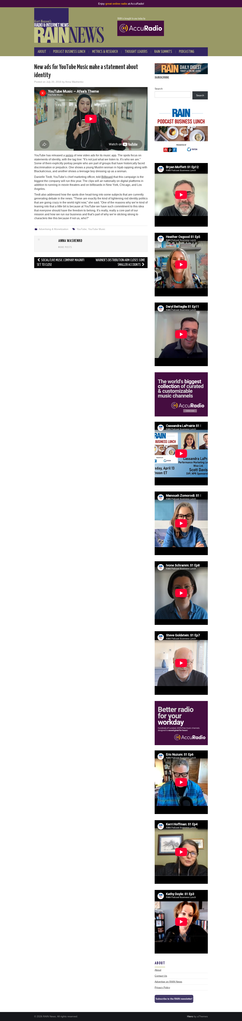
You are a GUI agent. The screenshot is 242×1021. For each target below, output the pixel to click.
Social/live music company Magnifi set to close (60, 263)
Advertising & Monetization (53, 229)
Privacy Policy (162, 987)
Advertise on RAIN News (168, 981)
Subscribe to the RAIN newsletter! (174, 999)
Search (159, 88)
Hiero (190, 1016)
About (42, 52)
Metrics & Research (105, 52)
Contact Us (161, 975)
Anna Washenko (74, 81)
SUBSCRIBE (162, 77)
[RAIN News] (121, 25)
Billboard (107, 176)
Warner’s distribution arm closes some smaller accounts (120, 263)
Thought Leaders (136, 52)
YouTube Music (96, 229)
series (69, 155)
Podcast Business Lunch (69, 52)
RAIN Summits (163, 52)
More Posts (65, 247)
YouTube (82, 229)
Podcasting (186, 52)
